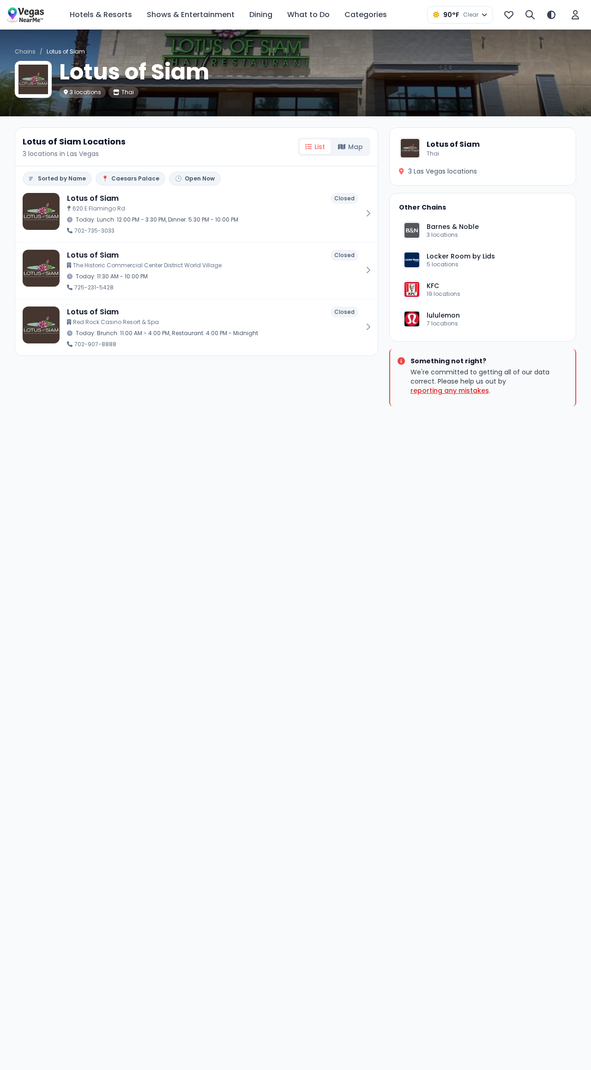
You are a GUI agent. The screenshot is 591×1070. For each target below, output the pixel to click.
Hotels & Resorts (101, 14)
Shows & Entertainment (191, 14)
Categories (365, 14)
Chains (25, 51)
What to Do (308, 14)
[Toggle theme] (551, 14)
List (319, 146)
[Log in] (575, 14)
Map (355, 146)
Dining (260, 14)
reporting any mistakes (449, 390)
